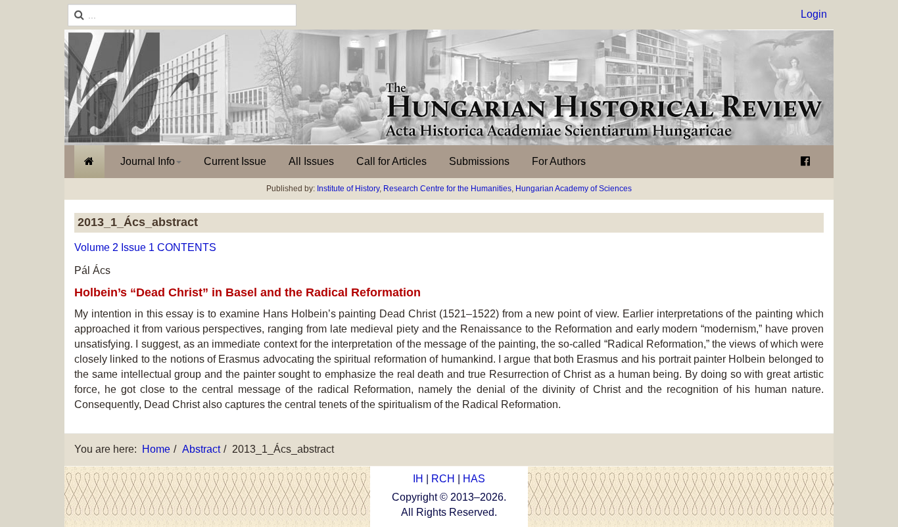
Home (156, 449)
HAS (474, 478)
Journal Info (147, 161)
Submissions (479, 161)
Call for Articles (391, 161)
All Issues (311, 161)
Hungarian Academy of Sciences (573, 188)
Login (814, 14)
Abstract (201, 449)
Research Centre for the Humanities (447, 188)
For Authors (559, 161)
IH (418, 478)
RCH (443, 478)
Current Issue (235, 161)
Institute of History (348, 188)
